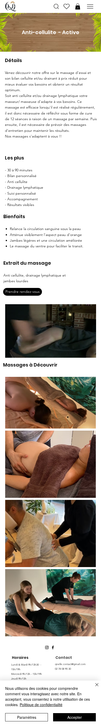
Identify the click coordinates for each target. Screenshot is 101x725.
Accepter (74, 717)
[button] (77, 6)
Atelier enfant (50, 598)
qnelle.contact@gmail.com (70, 664)
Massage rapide (50, 529)
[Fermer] (94, 688)
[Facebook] (53, 647)
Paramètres (26, 717)
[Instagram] (47, 647)
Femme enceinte (49, 460)
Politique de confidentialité (41, 704)
